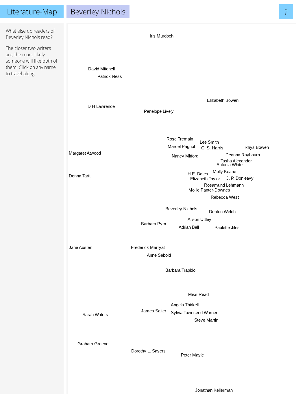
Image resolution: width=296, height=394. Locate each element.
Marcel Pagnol (180, 147)
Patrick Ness (109, 76)
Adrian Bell (189, 226)
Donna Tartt (79, 176)
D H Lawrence (101, 106)
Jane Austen (80, 247)
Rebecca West (225, 197)
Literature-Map (32, 11)
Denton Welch (222, 211)
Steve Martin (207, 319)
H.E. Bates (198, 173)
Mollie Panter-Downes (209, 190)
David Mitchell (101, 69)
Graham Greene (92, 343)
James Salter (154, 313)
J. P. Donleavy (240, 178)
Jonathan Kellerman (215, 390)
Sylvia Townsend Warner (194, 311)
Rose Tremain (179, 139)
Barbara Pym (153, 223)
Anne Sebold (159, 255)
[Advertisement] (32, 169)
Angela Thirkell (184, 304)
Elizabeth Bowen (222, 99)
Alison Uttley (200, 219)
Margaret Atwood (85, 153)
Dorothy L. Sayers (148, 350)
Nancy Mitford (192, 155)
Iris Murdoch (161, 36)
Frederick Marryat (148, 247)
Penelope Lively (158, 111)
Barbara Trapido (181, 270)
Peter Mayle (192, 354)
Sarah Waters (95, 315)
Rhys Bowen (257, 147)
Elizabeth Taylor (205, 179)
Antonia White (229, 164)
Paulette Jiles (226, 227)
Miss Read (198, 294)
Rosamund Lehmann (224, 185)
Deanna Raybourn (239, 155)
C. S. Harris (220, 148)
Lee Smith (208, 141)
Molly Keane (224, 171)
